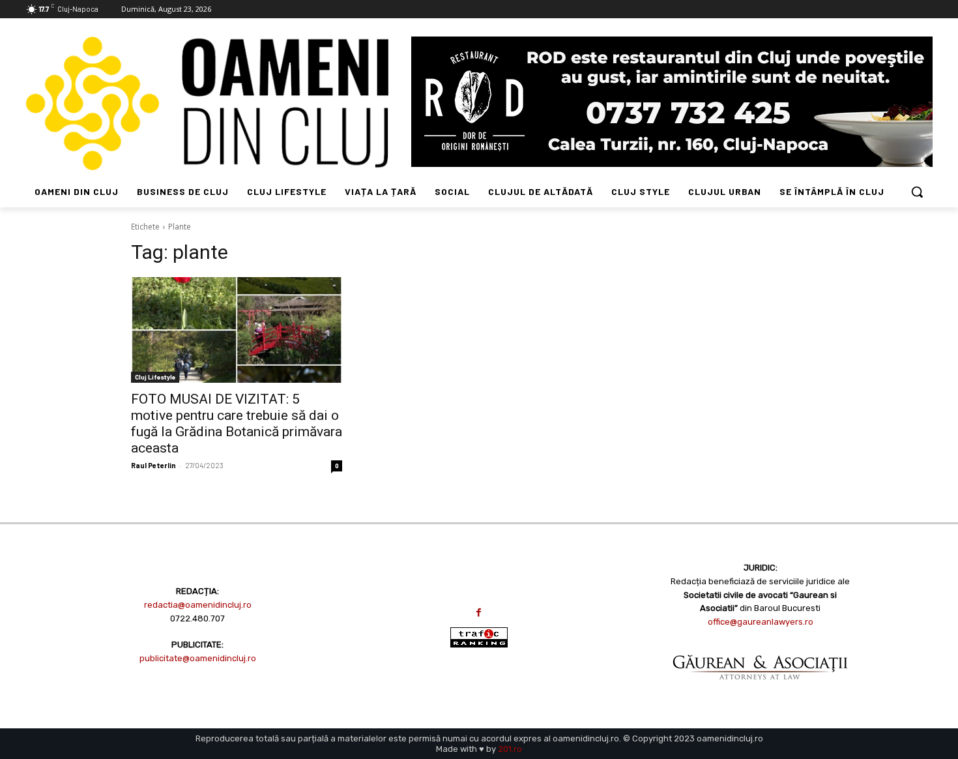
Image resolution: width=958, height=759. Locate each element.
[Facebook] (478, 612)
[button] (917, 191)
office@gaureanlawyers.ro (760, 622)
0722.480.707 (197, 618)
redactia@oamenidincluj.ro (198, 605)
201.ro (510, 749)
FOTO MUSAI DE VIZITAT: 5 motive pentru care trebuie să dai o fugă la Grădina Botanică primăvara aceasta (236, 423)
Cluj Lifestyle (155, 377)
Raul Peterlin (153, 465)
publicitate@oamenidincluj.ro (197, 658)
